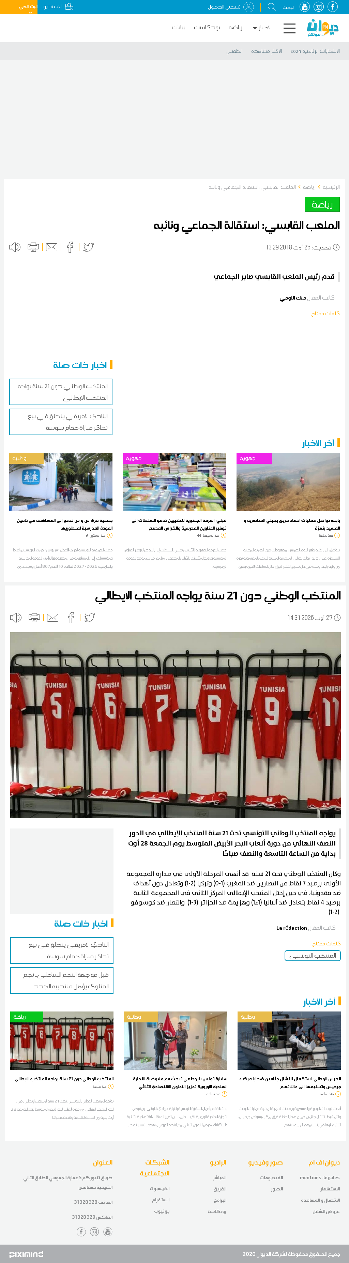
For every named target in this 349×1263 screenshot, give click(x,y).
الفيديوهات (271, 1178)
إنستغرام (160, 1200)
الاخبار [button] (265, 27)
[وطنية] (60, 481)
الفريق (219, 1189)
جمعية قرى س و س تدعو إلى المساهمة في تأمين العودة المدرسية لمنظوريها (64, 523)
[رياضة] (61, 1040)
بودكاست (207, 27)
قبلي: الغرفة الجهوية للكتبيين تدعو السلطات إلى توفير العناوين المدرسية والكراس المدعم (179, 523)
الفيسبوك (159, 1188)
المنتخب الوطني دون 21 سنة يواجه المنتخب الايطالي (64, 1078)
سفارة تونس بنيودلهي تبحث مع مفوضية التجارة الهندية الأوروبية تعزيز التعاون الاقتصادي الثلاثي (180, 1082)
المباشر (219, 1178)
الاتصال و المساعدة (320, 1200)
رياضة (235, 27)
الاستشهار (330, 1189)
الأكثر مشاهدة (266, 51)
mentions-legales (320, 1178)
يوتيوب (161, 1211)
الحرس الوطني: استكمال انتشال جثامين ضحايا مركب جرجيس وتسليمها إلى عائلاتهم (290, 1082)
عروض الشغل (326, 1211)
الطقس (234, 51)
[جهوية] (174, 481)
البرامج (220, 1200)
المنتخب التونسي (312, 955)
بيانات (178, 27)
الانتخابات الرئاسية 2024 (315, 51)
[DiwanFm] (323, 28)
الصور (277, 1189)
